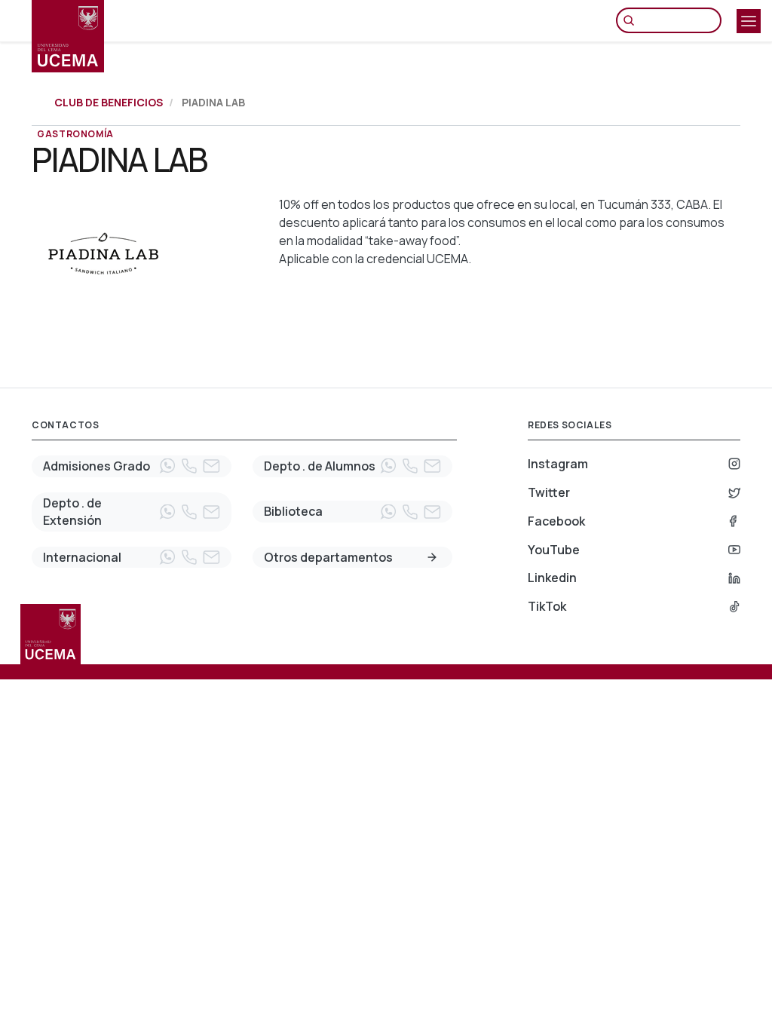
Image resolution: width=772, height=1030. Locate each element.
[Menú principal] (749, 21)
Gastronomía (75, 133)
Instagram (558, 463)
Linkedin (552, 577)
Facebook (556, 521)
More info (432, 557)
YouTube (554, 549)
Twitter (549, 492)
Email (211, 466)
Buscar (632, 20)
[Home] (68, 36)
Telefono (189, 466)
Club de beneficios (108, 102)
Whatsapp (167, 466)
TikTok (547, 606)
